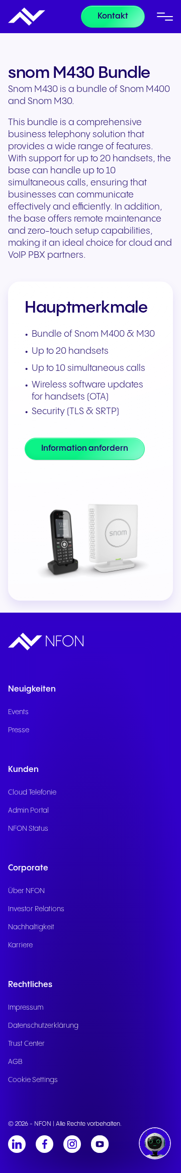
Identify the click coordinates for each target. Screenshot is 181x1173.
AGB (15, 1061)
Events (18, 712)
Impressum (25, 1007)
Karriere (20, 945)
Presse (18, 730)
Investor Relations (36, 909)
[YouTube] (100, 1144)
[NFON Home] (26, 17)
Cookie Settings (33, 1080)
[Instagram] (72, 1144)
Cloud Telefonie (32, 792)
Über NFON (26, 891)
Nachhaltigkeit (31, 927)
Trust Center (26, 1043)
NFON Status (28, 828)
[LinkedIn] (17, 1144)
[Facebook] (44, 1144)
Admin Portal (28, 810)
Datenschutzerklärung (43, 1025)
